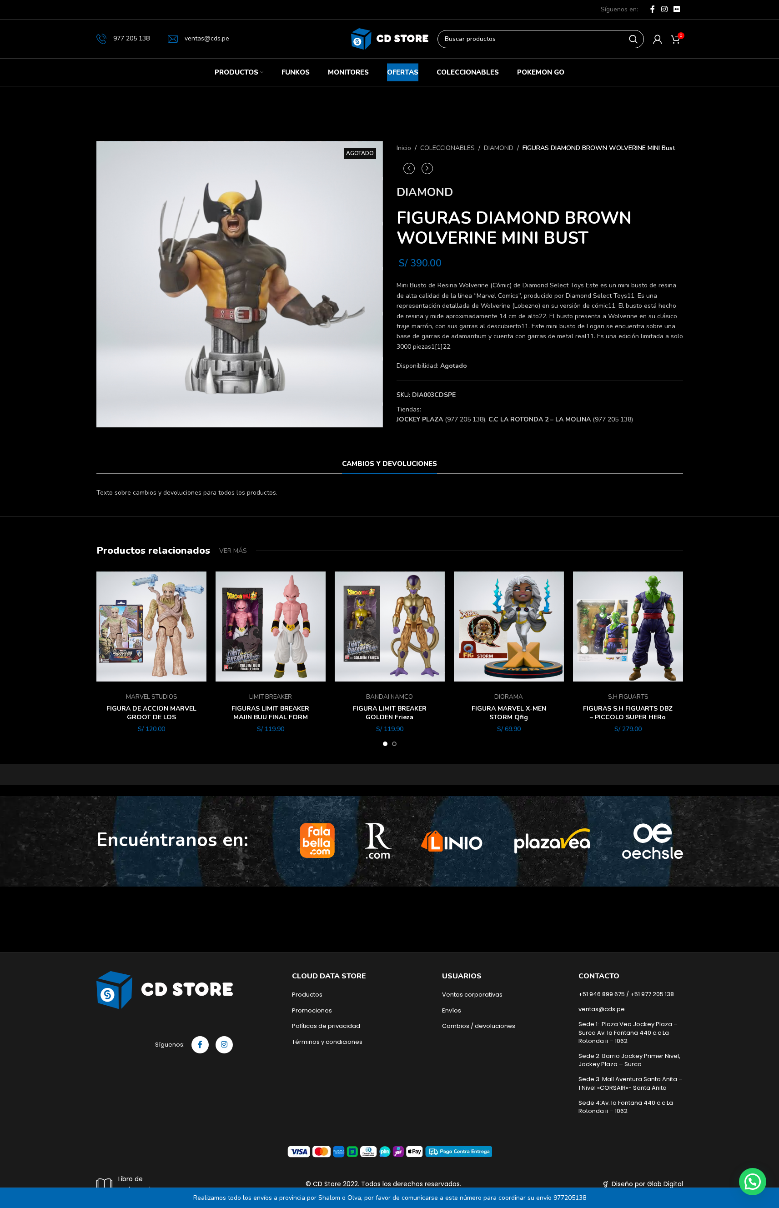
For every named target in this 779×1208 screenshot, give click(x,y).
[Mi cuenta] (657, 39)
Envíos (451, 1011)
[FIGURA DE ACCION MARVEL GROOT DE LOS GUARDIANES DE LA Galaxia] (151, 626)
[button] (752, 1181)
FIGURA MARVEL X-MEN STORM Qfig (509, 713)
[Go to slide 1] (385, 744)
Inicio (404, 148)
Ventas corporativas (472, 995)
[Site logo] (389, 38)
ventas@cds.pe (207, 38)
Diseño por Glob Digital (647, 1183)
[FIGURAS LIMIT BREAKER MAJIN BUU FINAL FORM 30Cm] (271, 626)
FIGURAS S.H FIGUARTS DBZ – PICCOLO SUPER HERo (628, 713)
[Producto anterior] (409, 168)
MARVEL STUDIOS (151, 697)
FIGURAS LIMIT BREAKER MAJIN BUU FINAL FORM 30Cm (270, 717)
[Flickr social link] (676, 9)
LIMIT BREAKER (270, 697)
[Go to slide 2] (394, 744)
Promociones (312, 1011)
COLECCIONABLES (447, 148)
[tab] (389, 463)
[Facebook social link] (652, 9)
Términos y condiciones (327, 1042)
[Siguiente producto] (427, 168)
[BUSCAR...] (633, 39)
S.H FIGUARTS (628, 697)
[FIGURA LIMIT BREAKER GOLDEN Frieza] (390, 626)
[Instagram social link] (664, 9)
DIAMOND (498, 148)
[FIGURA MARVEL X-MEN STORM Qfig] (509, 626)
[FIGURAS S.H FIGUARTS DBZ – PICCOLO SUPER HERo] (628, 626)
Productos (307, 995)
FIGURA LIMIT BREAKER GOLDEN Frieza (390, 713)
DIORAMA (508, 697)
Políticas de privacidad (326, 1026)
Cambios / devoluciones (478, 1026)
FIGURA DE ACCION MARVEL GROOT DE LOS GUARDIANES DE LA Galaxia (151, 717)
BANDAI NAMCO (389, 697)
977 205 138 (131, 38)
